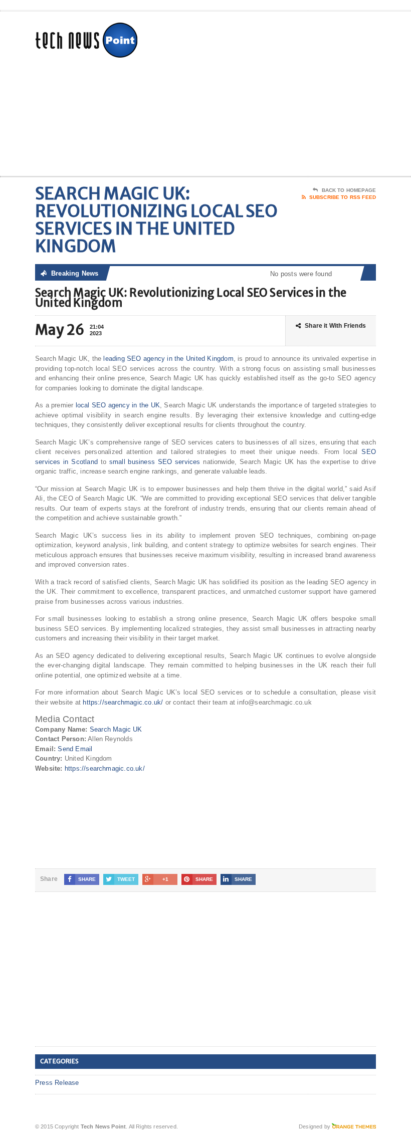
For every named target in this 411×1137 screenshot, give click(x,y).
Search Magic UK (116, 729)
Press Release (57, 1082)
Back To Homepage (349, 190)
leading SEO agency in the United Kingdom (168, 358)
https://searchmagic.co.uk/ (123, 702)
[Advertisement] (311, 96)
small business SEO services (154, 462)
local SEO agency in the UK (118, 405)
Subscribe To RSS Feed (342, 197)
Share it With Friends (335, 325)
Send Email (75, 749)
